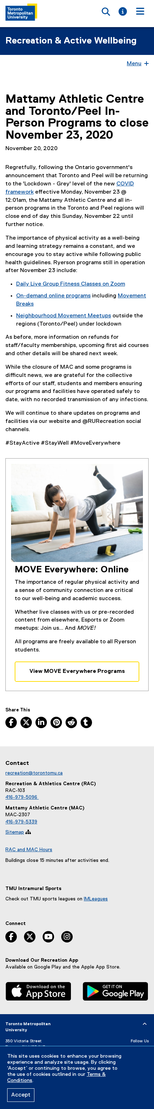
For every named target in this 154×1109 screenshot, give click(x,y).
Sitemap (14, 832)
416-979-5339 (21, 821)
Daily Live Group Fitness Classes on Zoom (70, 284)
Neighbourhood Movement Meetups (63, 316)
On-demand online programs (53, 296)
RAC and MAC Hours (28, 849)
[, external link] (38, 992)
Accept (20, 1095)
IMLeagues (96, 898)
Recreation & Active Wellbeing (71, 41)
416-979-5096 (22, 797)
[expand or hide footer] (145, 1024)
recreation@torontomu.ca (34, 773)
